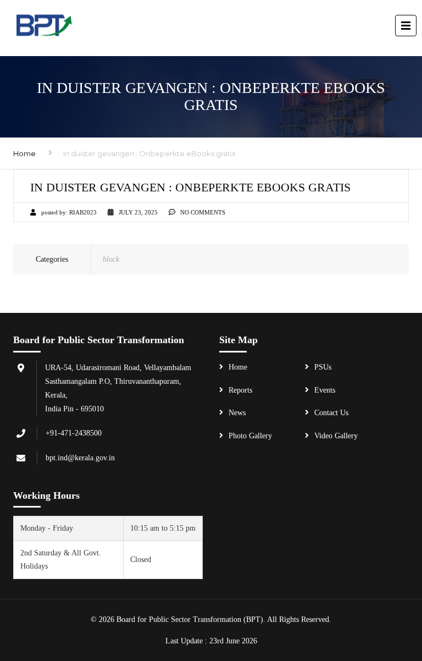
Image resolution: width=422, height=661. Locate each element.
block (111, 259)
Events (324, 390)
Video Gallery (336, 436)
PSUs (322, 367)
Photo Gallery (250, 436)
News (237, 413)
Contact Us (331, 413)
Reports (240, 390)
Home (24, 153)
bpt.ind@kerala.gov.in (80, 458)
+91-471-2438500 (74, 433)
